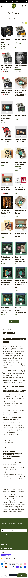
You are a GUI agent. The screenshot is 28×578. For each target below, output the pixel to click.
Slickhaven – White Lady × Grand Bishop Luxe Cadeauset (20, 259)
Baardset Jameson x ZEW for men (21, 140)
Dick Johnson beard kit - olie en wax (7, 41)
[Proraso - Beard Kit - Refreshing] (21, 107)
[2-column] (26, 23)
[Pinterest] (1, 534)
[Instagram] (6, 534)
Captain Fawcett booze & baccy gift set (6, 212)
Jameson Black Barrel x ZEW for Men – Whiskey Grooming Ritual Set (21, 284)
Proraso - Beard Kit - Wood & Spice (20, 40)
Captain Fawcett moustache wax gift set (20, 235)
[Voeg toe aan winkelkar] (7, 36)
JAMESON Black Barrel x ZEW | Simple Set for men (6, 118)
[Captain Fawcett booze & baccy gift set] (7, 202)
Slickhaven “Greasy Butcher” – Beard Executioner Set (20, 310)
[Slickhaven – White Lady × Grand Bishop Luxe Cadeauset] (21, 248)
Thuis (10, 18)
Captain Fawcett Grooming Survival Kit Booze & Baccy (21, 162)
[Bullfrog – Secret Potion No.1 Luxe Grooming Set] (7, 248)
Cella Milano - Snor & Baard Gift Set (21, 189)
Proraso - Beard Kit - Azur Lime (6, 91)
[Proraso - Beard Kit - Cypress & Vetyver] (7, 58)
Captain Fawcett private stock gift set (20, 212)
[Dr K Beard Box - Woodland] (7, 153)
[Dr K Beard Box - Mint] (7, 225)
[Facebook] (4, 534)
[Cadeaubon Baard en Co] (21, 58)
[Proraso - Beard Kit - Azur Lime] (7, 83)
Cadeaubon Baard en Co (21, 66)
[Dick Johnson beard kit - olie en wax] (7, 31)
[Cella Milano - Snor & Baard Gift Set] (21, 179)
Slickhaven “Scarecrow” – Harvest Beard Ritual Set (6, 310)
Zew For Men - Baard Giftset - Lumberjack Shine (7, 189)
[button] (25, 6)
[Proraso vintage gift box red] (7, 132)
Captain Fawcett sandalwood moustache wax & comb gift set (20, 93)
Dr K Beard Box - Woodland (6, 161)
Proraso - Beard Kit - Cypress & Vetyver (6, 67)
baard (16, 346)
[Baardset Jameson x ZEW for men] (21, 132)
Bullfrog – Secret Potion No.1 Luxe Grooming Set (7, 259)
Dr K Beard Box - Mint (6, 234)
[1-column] (23, 23)
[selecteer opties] (21, 62)
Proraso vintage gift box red (6, 140)
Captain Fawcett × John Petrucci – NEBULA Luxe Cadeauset (7, 283)
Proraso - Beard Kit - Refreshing (20, 116)
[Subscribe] (25, 530)
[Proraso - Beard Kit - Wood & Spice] (21, 31)
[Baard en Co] (14, 6)
